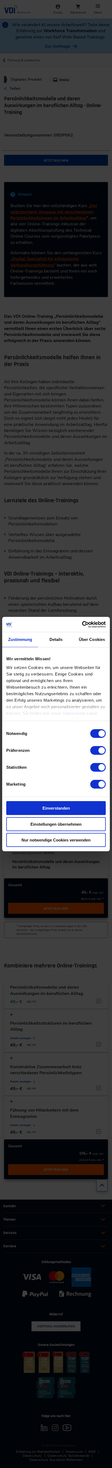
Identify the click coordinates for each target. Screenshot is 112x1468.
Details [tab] (56, 639)
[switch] (98, 750)
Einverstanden (56, 808)
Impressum (74, 713)
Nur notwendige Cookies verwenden (56, 840)
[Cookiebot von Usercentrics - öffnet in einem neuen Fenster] (82, 624)
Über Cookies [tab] (92, 639)
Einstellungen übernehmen (56, 824)
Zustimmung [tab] (20, 639)
